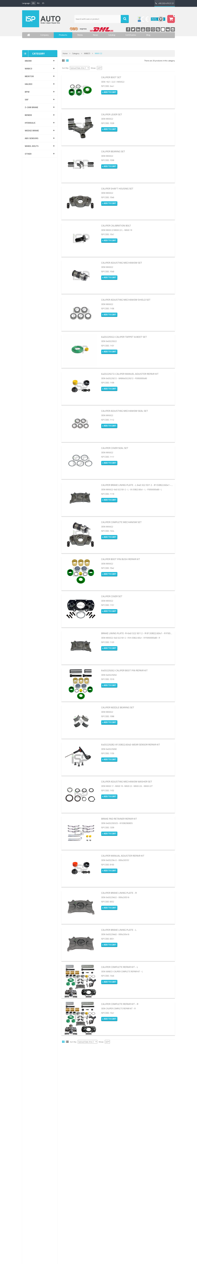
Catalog (111, 34)
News (95, 34)
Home (65, 53)
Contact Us (32, 42)
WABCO (87, 53)
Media (80, 34)
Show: (93, 68)
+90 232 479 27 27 (166, 3)
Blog (148, 34)
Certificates (130, 34)
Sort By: (65, 68)
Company (44, 34)
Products (63, 34)
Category (75, 53)
